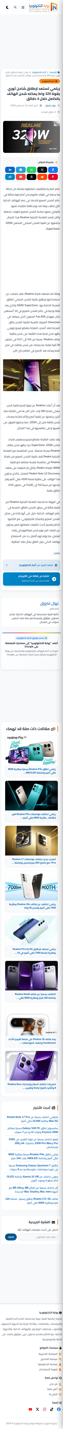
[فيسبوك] (53, 170)
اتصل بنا (53, 1394)
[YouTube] (30, 1409)
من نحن (53, 1383)
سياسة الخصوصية (48, 1364)
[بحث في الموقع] (15, 7)
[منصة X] (42, 170)
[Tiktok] (51, 1409)
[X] (37, 1409)
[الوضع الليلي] (7, 7)
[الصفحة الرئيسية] (43, 7)
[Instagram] (44, 1409)
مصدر (57, 553)
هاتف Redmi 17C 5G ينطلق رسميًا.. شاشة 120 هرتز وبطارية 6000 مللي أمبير (31, 1201)
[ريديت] (42, 177)
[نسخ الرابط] (10, 177)
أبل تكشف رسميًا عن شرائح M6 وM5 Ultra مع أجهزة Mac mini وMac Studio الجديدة (33, 1189)
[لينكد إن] (10, 170)
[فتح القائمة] (23, 7)
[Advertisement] (31, 44)
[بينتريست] (53, 177)
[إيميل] (21, 177)
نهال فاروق (50, 105)
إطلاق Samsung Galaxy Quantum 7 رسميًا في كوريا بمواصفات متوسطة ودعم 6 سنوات (33, 1167)
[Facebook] (59, 1409)
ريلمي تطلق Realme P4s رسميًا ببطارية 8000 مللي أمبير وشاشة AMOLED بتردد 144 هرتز (33, 1156)
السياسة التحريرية (48, 1353)
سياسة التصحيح (49, 1359)
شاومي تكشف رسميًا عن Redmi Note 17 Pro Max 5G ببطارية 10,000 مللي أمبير (32, 1119)
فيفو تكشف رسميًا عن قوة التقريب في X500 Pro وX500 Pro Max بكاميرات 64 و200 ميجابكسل (33, 1143)
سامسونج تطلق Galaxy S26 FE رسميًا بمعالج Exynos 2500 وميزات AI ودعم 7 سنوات (32, 1130)
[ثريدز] (31, 177)
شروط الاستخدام (48, 1369)
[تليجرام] (21, 170)
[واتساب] (31, 170)
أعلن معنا (52, 1389)
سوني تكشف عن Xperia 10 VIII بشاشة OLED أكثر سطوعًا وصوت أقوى (32, 1178)
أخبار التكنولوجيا (39, 72)
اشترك (11, 1237)
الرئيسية (53, 72)
